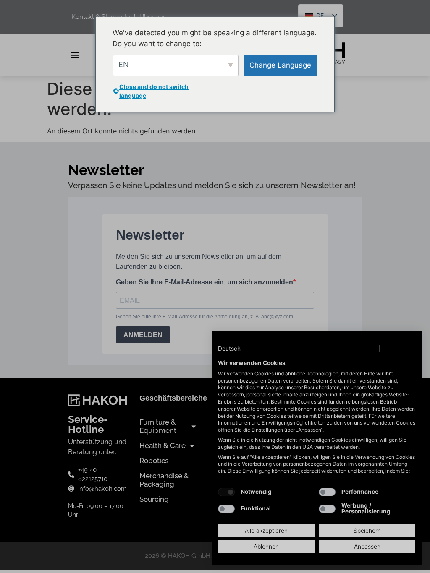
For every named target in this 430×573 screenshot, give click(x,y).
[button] (237, 349)
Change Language (280, 65)
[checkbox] (226, 492)
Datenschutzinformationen (338, 348)
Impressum (399, 348)
